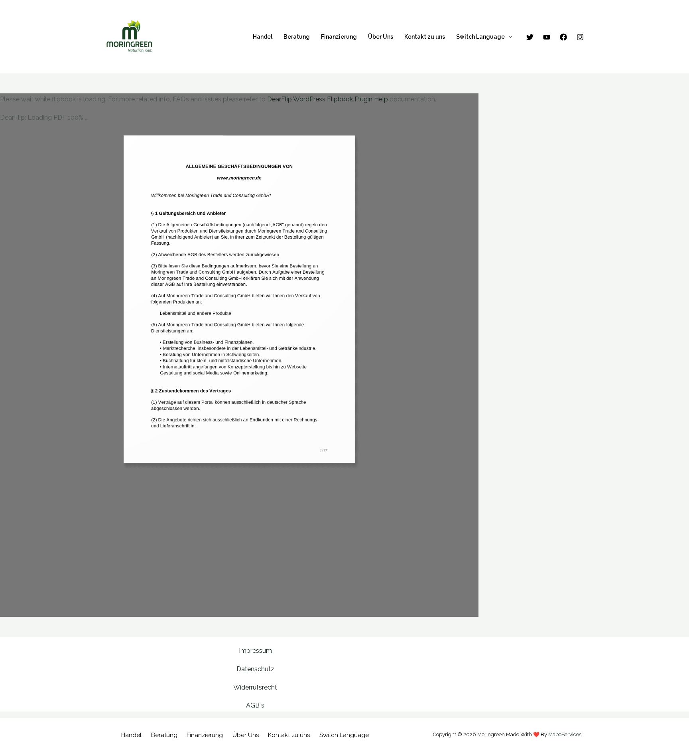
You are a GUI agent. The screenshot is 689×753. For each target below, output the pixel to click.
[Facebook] (563, 37)
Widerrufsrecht (255, 687)
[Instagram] (580, 37)
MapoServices (564, 734)
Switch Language (480, 37)
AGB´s (255, 705)
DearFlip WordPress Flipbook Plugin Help (327, 99)
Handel (262, 37)
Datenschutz (255, 669)
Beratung (296, 37)
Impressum (255, 650)
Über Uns (380, 37)
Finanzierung (339, 37)
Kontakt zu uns (424, 37)
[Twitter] (529, 37)
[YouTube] (546, 37)
